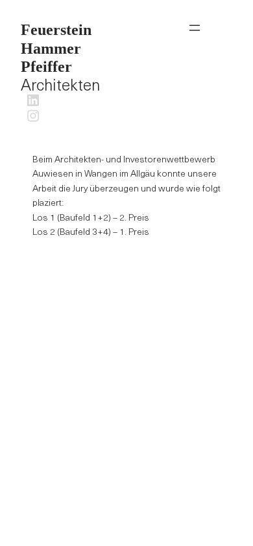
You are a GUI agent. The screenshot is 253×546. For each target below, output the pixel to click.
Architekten (60, 58)
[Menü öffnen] (194, 28)
